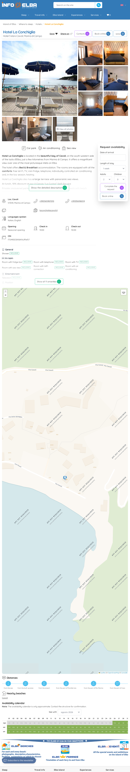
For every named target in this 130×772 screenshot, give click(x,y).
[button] (65, 478)
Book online (100, 33)
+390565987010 (46, 201)
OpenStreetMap (113, 673)
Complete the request (110, 188)
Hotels (39, 24)
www (118, 33)
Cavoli (5, 698)
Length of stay (107, 163)
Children (118, 174)
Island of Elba (9, 24)
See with (53, 712)
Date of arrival (107, 152)
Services (95, 15)
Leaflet (102, 673)
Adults (103, 174)
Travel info (40, 15)
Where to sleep (26, 24)
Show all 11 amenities (46, 281)
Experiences (77, 15)
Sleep (24, 15)
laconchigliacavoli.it (48, 210)
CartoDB (124, 673)
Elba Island (58, 15)
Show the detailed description (46, 187)
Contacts (81, 33)
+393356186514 (78, 201)
